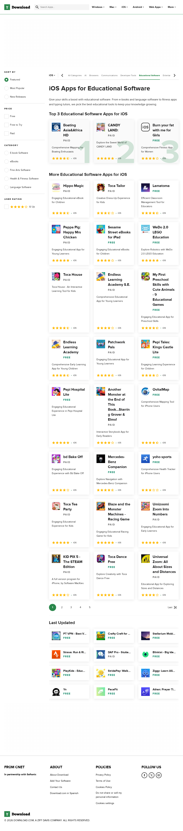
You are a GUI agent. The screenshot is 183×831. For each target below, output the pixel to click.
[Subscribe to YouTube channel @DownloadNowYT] (159, 775)
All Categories (75, 75)
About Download (59, 774)
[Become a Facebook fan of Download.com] (144, 775)
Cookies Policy (104, 786)
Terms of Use (103, 780)
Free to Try (16, 124)
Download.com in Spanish (64, 793)
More (171, 7)
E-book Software (19, 152)
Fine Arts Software (20, 170)
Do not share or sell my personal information (109, 794)
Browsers (93, 75)
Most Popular (17, 88)
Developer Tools (128, 75)
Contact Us (56, 786)
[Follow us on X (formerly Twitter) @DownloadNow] (151, 775)
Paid (12, 133)
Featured (15, 79)
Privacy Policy (103, 774)
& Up (32, 206)
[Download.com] (17, 7)
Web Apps (155, 7)
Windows (97, 7)
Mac (112, 7)
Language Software (20, 187)
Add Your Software (60, 780)
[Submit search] (37, 7)
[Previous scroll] (62, 75)
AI (85, 75)
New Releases (18, 96)
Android (137, 7)
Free (12, 116)
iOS (124, 7)
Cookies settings (105, 803)
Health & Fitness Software (24, 178)
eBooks (14, 161)
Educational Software (149, 75)
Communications (109, 75)
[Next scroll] (174, 75)
